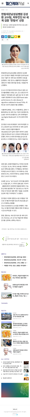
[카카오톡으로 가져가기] (19, 36)
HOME (2, 10)
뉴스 (7, 10)
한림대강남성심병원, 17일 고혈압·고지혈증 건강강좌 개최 (16, 262)
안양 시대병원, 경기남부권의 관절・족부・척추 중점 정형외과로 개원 (12, 366)
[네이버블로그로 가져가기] (12, 36)
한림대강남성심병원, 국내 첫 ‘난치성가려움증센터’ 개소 (15, 260)
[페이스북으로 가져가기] (2, 36)
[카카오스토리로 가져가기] (15, 36)
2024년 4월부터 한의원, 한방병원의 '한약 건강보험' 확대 (12, 362)
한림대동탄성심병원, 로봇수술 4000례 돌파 (15, 257)
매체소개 (15, 409)
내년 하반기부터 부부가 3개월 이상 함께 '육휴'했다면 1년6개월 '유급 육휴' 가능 (12, 370)
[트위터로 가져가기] (5, 36)
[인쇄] (2, 39)
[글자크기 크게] (7, 39)
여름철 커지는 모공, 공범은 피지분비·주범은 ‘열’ (15, 265)
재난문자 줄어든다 (7, 378)
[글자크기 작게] (5, 39)
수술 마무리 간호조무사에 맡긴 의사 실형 (12, 374)
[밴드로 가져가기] (9, 36)
